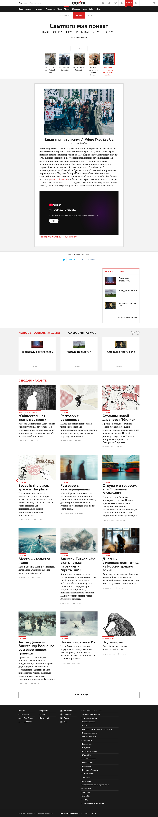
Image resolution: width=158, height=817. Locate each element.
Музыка (39, 9)
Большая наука (87, 774)
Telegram (67, 714)
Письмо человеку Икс (78, 642)
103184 (80, 440)
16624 (79, 366)
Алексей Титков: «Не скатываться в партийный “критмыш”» (77, 564)
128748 (123, 654)
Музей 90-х (85, 792)
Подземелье (112, 642)
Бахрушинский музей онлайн (92, 803)
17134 (37, 366)
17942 (36, 440)
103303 (122, 520)
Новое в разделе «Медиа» (39, 332)
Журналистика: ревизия (90, 714)
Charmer (93, 813)
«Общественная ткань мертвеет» (32, 418)
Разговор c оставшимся (70, 418)
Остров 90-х (86, 788)
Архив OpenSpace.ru (27, 718)
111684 (121, 588)
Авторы (42, 714)
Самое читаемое (82, 332)
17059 (121, 366)
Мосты (84, 725)
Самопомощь (86, 740)
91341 (78, 663)
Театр (60, 9)
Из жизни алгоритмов (90, 733)
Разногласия (86, 781)
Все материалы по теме (127, 317)
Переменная (86, 766)
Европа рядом (86, 763)
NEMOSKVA (86, 755)
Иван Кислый (81, 37)
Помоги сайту (35, 3)
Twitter (66, 718)
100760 (39, 519)
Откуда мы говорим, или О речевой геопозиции (119, 489)
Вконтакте (68, 711)
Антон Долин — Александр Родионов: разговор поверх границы (37, 648)
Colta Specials (94, 9)
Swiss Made (85, 777)
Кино (21, 9)
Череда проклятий (127, 291)
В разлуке (64, 412)
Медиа (66, 9)
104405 (37, 577)
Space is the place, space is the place (34, 487)
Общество (76, 9)
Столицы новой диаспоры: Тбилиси (118, 418)
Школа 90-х (85, 796)
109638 (36, 683)
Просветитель (86, 744)
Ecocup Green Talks (88, 737)
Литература (50, 9)
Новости (22, 711)
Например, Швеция (89, 751)
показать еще (79, 695)
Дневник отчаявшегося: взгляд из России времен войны (120, 564)
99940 (122, 447)
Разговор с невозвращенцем (75, 487)
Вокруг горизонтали (89, 718)
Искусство (29, 9)
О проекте (23, 3)
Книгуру (84, 800)
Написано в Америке (89, 770)
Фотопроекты (24, 714)
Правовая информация (69, 813)
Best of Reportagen (88, 759)
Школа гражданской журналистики (95, 785)
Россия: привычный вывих (30, 412)
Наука (84, 9)
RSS (65, 722)
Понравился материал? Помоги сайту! (58, 237)
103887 (81, 513)
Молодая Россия (88, 722)
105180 (78, 603)
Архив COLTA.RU (25, 722)
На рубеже (85, 748)
